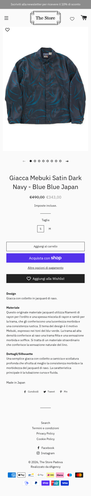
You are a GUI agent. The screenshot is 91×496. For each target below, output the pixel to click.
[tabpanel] (45, 88)
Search (45, 423)
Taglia (45, 220)
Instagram (47, 453)
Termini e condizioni (45, 428)
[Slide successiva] (67, 161)
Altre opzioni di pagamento (45, 268)
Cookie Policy (46, 439)
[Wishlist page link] (72, 19)
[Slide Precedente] (24, 161)
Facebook (47, 448)
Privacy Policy (45, 433)
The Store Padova (51, 462)
